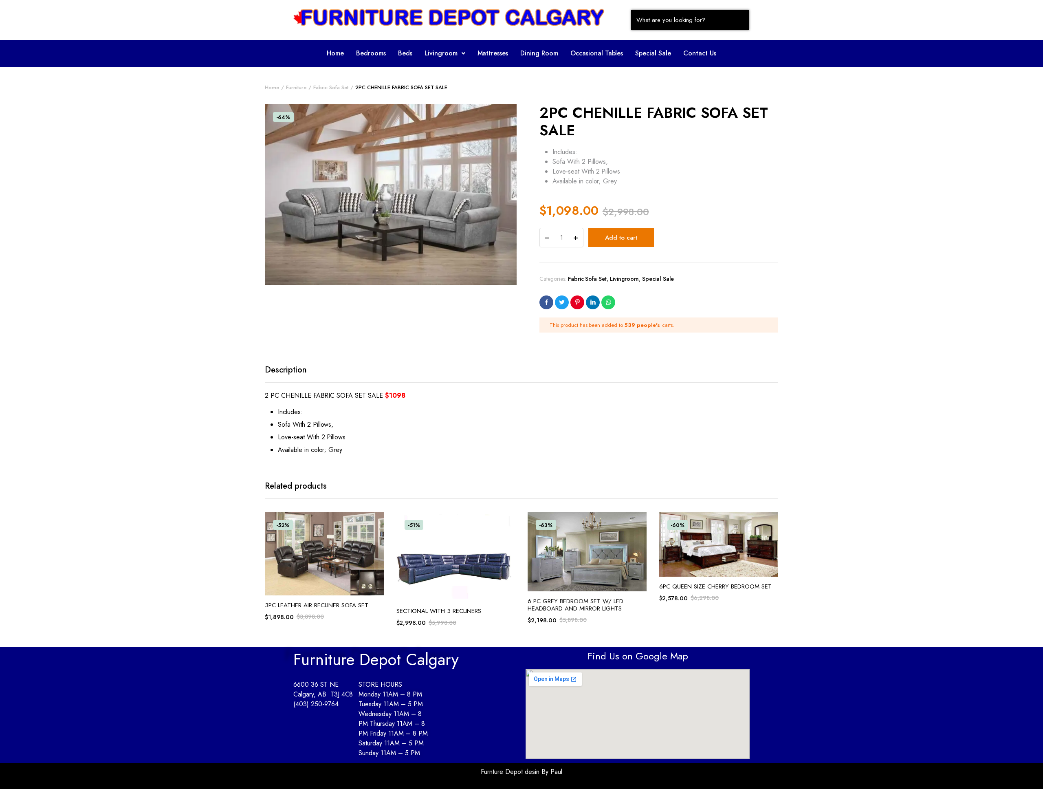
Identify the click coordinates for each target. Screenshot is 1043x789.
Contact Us (699, 53)
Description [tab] (286, 370)
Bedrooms (371, 53)
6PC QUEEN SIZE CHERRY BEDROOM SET (715, 586)
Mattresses (492, 53)
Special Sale (653, 53)
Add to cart (621, 237)
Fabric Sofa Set (331, 87)
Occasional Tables (596, 53)
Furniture (296, 87)
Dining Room (539, 53)
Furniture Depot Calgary (376, 659)
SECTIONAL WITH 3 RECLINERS (438, 610)
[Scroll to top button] (1024, 770)
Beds (405, 53)
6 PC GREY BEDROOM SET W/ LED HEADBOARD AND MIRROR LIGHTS (575, 605)
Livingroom (441, 53)
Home (335, 53)
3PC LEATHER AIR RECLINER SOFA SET (316, 605)
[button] (444, 53)
